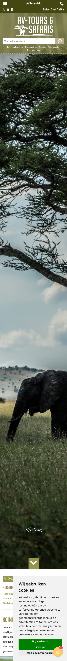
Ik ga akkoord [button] (40, 641)
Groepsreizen (31, 47)
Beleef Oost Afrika (53, 9)
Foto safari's (53, 47)
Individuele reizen (15, 47)
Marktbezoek (10, 594)
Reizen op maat (33, 50)
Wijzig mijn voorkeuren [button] (40, 652)
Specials (42, 47)
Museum (7, 598)
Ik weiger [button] (40, 647)
